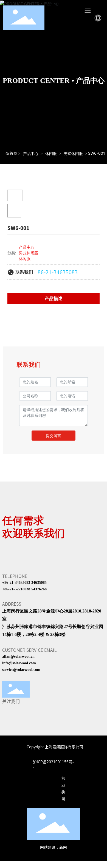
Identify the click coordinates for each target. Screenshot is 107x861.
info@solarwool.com (19, 663)
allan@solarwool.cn (18, 656)
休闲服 (51, 153)
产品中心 (30, 153)
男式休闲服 (73, 153)
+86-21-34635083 (56, 272)
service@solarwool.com (21, 670)
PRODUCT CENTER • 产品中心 (54, 81)
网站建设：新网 (53, 847)
